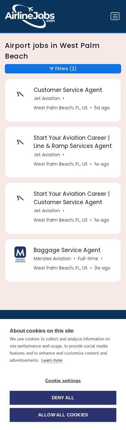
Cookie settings (63, 380)
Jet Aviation (47, 98)
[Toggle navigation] (115, 16)
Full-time (88, 258)
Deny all (63, 397)
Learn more (51, 360)
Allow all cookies (63, 415)
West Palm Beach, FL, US (61, 108)
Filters (66, 68)
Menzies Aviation (52, 258)
